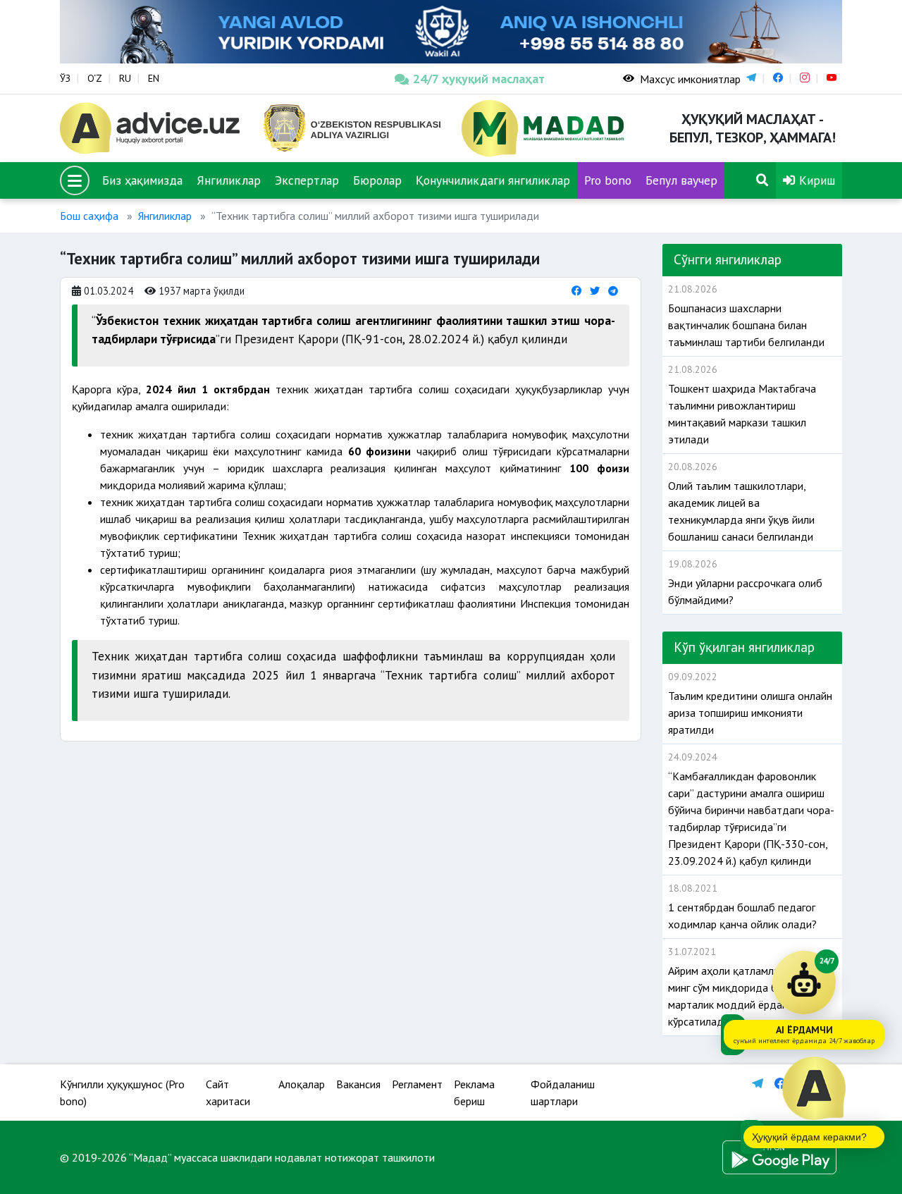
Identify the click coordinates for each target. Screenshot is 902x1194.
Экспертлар (307, 180)
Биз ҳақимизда (142, 180)
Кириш (815, 180)
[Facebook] (576, 290)
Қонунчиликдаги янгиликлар (493, 180)
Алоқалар (301, 1084)
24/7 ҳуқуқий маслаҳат (479, 78)
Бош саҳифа (89, 216)
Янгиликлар (229, 180)
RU (125, 78)
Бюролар (377, 180)
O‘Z (94, 78)
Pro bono (607, 180)
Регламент (417, 1084)
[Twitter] (595, 290)
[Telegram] (613, 290)
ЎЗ (65, 78)
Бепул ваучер (681, 180)
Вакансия (358, 1084)
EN (153, 78)
